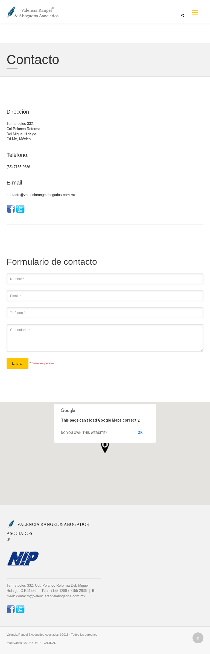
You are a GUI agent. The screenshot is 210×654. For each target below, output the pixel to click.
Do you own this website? (84, 433)
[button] (105, 447)
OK (140, 432)
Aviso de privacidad (40, 642)
